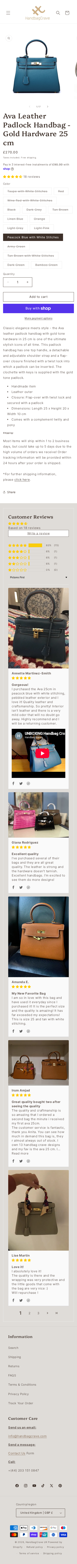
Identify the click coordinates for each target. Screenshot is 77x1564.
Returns (13, 1366)
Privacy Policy (18, 1394)
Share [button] (11, 492)
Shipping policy (52, 1553)
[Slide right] (47, 106)
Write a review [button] (38, 533)
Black (13, 210)
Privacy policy (55, 1547)
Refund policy (34, 1547)
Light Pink (44, 229)
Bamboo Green (48, 266)
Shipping (14, 1357)
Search (13, 1347)
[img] (38, 678)
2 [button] (30, 1313)
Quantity (9, 274)
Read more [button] (20, 1153)
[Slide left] (29, 106)
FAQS (12, 1375)
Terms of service (29, 1553)
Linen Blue (17, 220)
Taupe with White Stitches (29, 192)
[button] (8, 12)
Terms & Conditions (22, 1384)
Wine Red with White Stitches (32, 201)
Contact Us (16, 1453)
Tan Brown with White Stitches (32, 256)
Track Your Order (20, 1403)
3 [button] (38, 1313)
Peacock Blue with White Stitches (33, 237)
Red (63, 192)
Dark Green (18, 266)
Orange (41, 220)
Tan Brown (62, 210)
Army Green (18, 247)
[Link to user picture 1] (38, 628)
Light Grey (17, 229)
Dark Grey (36, 210)
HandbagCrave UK (36, 1542)
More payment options (38, 318)
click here (22, 480)
